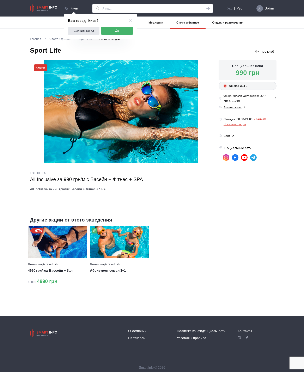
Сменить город (84, 30)
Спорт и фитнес (187, 22)
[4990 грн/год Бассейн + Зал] (57, 242)
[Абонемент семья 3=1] (119, 242)
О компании (137, 331)
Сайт (227, 135)
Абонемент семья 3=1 (108, 270)
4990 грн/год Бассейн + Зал (50, 270)
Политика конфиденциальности (201, 331)
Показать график (235, 124)
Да (117, 30)
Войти (269, 8)
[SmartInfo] (43, 8)
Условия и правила (191, 338)
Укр (229, 8)
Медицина (155, 22)
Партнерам (137, 338)
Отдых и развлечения (227, 22)
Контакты (245, 331)
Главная (36, 38)
